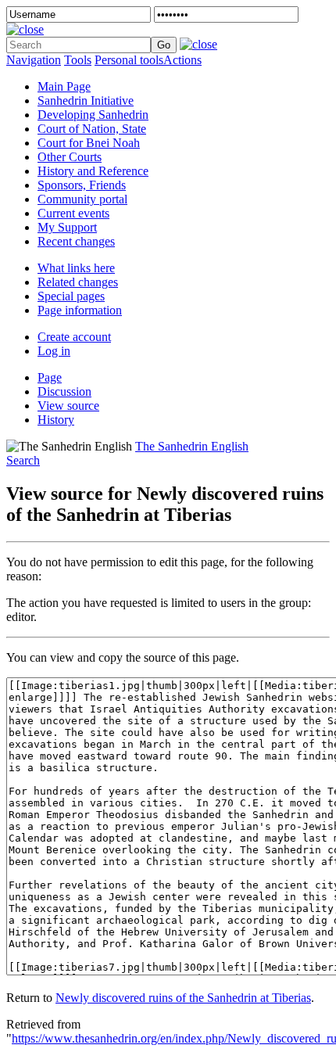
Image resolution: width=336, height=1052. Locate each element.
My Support (67, 227)
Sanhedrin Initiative (86, 100)
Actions (182, 59)
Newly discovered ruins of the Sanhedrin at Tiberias (183, 997)
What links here (76, 268)
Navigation (33, 59)
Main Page (64, 86)
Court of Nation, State (92, 128)
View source (68, 405)
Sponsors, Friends (82, 185)
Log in (54, 350)
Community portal (82, 199)
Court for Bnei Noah (89, 142)
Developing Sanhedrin (93, 114)
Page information (80, 310)
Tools (77, 59)
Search (23, 460)
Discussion (64, 391)
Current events (73, 213)
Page (50, 377)
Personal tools (129, 59)
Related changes (78, 282)
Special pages (71, 296)
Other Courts (70, 156)
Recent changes (76, 241)
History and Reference (93, 171)
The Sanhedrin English (191, 446)
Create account (74, 336)
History (56, 419)
